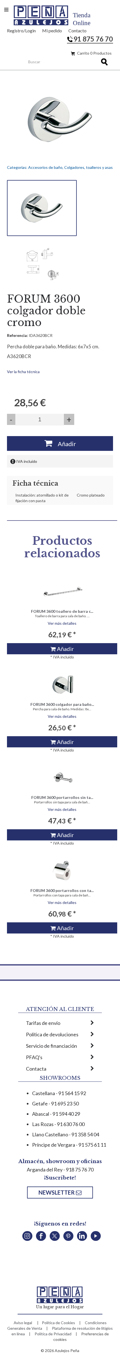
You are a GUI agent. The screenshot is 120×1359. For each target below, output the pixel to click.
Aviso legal (23, 1322)
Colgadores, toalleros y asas (88, 167)
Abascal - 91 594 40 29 (56, 1114)
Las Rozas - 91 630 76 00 (58, 1124)
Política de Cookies (58, 1322)
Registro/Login (21, 30)
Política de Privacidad (53, 1333)
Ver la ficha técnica (23, 371)
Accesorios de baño (45, 167)
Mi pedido (52, 30)
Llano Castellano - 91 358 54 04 (65, 1134)
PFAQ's (34, 1057)
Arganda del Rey (45, 1169)
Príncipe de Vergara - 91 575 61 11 (69, 1145)
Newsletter (57, 1192)
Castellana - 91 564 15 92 (59, 1093)
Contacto (77, 30)
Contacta (36, 1069)
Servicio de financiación (51, 1046)
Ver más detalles (62, 623)
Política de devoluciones (52, 1034)
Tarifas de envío (43, 1023)
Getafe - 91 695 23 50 (55, 1103)
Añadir (64, 444)
